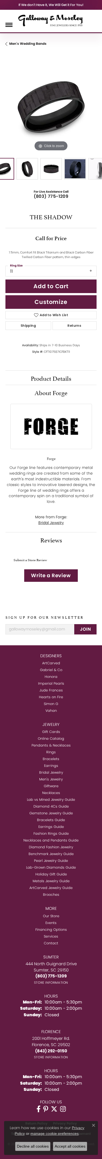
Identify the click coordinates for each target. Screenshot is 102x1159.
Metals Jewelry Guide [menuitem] (51, 881)
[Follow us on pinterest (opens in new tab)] (45, 1109)
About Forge (51, 392)
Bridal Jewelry (51, 522)
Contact (51, 943)
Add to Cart (51, 286)
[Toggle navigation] (9, 24)
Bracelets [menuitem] (51, 759)
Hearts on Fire (51, 697)
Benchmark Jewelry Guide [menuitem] (51, 854)
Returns (74, 325)
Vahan (51, 710)
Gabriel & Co (51, 670)
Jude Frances (51, 690)
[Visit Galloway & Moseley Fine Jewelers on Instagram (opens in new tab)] (63, 1109)
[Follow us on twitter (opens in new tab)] (54, 1109)
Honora (51, 676)
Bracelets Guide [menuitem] (51, 820)
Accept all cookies (70, 1146)
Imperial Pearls (51, 683)
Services (51, 936)
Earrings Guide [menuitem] (51, 826)
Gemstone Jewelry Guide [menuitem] (51, 813)
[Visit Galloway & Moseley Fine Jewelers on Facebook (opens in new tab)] (38, 1109)
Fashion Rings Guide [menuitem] (51, 833)
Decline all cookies (33, 1146)
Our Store (51, 916)
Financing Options (51, 929)
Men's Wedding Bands (28, 43)
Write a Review (51, 575)
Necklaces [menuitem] (51, 792)
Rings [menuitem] (51, 752)
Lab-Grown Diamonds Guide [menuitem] (51, 867)
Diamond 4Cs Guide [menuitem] (51, 806)
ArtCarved (51, 663)
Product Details (51, 377)
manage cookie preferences (54, 1133)
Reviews (51, 539)
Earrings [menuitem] (51, 765)
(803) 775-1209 (51, 196)
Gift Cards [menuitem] (51, 731)
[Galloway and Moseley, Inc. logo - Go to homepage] (51, 20)
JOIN (85, 629)
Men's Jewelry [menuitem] (51, 779)
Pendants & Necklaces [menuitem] (51, 745)
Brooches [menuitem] (51, 894)
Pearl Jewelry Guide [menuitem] (51, 860)
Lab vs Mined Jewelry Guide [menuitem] (51, 799)
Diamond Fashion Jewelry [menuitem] (51, 847)
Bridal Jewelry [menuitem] (51, 772)
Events (51, 922)
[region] (51, 107)
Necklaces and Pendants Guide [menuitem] (51, 840)
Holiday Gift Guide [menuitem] (51, 874)
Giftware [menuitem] (51, 786)
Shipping (28, 325)
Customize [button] (51, 302)
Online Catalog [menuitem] (51, 738)
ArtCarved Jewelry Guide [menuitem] (51, 887)
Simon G (51, 703)
